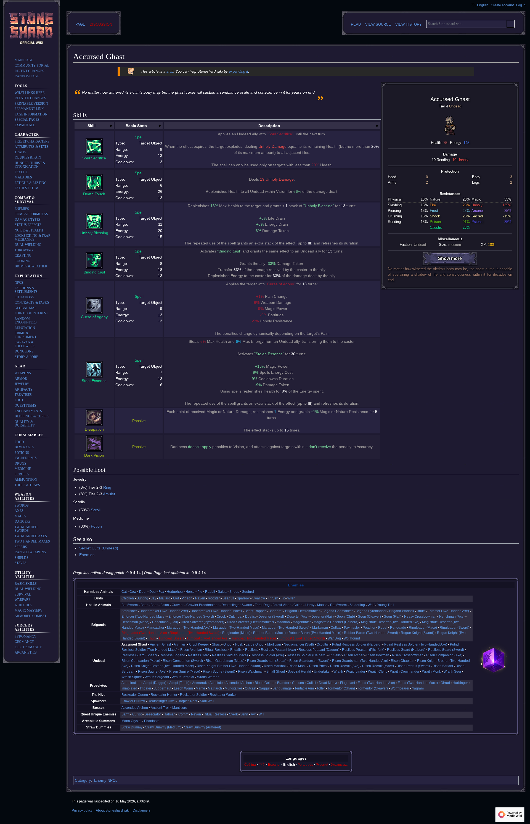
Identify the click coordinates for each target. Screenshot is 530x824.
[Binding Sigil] (94, 260)
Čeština (250, 765)
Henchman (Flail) (165, 622)
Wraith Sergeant (157, 677)
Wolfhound (352, 638)
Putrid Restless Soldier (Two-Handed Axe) (415, 644)
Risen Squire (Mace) (184, 671)
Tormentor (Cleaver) (373, 688)
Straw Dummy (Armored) (202, 727)
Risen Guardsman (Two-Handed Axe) (360, 661)
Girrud (445, 683)
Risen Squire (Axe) (152, 671)
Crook (221, 616)
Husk (239, 644)
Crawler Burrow (133, 701)
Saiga (222, 592)
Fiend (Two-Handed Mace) (418, 683)
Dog (152, 592)
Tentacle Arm (304, 688)
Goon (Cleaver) (369, 616)
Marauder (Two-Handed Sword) (285, 628)
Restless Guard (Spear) (139, 655)
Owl (176, 598)
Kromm (182, 714)
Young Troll (385, 605)
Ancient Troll (160, 708)
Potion (96, 526)
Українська (339, 765)
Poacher (369, 628)
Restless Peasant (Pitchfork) (363, 650)
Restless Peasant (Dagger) (319, 650)
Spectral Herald (299, 671)
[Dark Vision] (94, 443)
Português (305, 765)
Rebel (382, 628)
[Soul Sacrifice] (94, 146)
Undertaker (322, 671)
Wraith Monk (431, 671)
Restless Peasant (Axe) (278, 650)
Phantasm (151, 721)
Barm (125, 714)
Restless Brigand (172, 655)
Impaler (145, 688)
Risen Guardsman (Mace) (225, 661)
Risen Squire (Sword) (219, 671)
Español (274, 765)
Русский (322, 765)
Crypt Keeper (199, 644)
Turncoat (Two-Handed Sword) (302, 638)
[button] (25, 125)
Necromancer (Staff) (299, 644)
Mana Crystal (131, 721)
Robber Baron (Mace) (269, 633)
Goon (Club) (345, 616)
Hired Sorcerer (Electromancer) (250, 622)
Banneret (275, 611)
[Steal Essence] (94, 369)
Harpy (309, 605)
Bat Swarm (129, 605)
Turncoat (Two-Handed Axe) (208, 638)
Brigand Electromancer (302, 611)
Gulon (298, 605)
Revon (196, 714)
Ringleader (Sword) (454, 628)
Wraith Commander (404, 671)
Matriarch (215, 688)
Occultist (323, 644)
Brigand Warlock (401, 611)
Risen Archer (354, 655)
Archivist (180, 644)
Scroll (95, 510)
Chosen (298, 683)
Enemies (86, 554)
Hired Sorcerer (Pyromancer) (202, 622)
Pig (199, 592)
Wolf (371, 605)
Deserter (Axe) (298, 616)
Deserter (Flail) (322, 616)
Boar (154, 605)
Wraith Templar (183, 677)
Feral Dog (262, 605)
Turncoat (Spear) (171, 638)
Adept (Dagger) (154, 683)
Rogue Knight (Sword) (417, 633)
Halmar (169, 714)
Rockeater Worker (223, 695)
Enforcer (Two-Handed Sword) (191, 616)
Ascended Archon (239, 683)
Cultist (311, 683)
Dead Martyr (328, 683)
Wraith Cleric (377, 671)
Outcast (250, 688)
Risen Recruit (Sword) (413, 666)
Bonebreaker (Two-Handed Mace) (216, 611)
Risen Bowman (377, 655)
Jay (153, 598)
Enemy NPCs (105, 780)
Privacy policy (82, 810)
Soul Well (207, 701)
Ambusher (129, 611)
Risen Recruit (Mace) (378, 666)
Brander (283, 683)
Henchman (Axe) (452, 616)
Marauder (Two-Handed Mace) (236, 628)
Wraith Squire (131, 677)
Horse (190, 592)
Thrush (273, 598)
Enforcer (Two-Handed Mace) (143, 616)
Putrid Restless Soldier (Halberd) (356, 644)
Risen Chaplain (402, 661)
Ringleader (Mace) (423, 628)
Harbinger (460, 683)
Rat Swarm (338, 605)
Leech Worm (183, 688)
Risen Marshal (275, 666)
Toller (321, 688)
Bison (164, 605)
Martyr (200, 688)
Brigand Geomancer (337, 611)
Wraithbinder (355, 671)
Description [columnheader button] (269, 125)
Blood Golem (264, 683)
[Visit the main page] (31, 29)
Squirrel (248, 592)
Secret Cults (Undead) (98, 548)
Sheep (234, 592)
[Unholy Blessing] (94, 221)
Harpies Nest (187, 701)
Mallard (164, 598)
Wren (291, 598)
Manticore (179, 708)
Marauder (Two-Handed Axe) (188, 628)
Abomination (131, 683)
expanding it (238, 71)
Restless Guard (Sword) (446, 650)
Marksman (320, 628)
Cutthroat (235, 616)
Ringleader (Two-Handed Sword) (194, 633)
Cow (132, 592)
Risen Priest (318, 666)
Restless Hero (198, 655)
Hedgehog (175, 592)
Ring (107, 487)
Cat (124, 592)
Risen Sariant (443, 666)
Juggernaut (162, 688)
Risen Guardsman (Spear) (267, 661)
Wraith (338, 671)
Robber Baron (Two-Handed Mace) (314, 633)
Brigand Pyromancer (371, 611)
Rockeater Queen (134, 695)
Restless (251, 650)
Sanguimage (282, 688)
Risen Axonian (191, 650)
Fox (161, 592)
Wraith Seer (452, 671)
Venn (244, 714)
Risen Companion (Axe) (444, 655)
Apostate (216, 683)
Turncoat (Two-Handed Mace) (253, 638)
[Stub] (130, 71)
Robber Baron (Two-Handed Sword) (371, 633)
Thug (152, 638)
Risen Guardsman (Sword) (309, 661)
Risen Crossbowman (407, 655)
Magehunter (302, 622)
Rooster (214, 598)
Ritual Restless (216, 650)
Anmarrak (199, 683)
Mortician (274, 644)
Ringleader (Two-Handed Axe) (144, 633)
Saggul (264, 688)
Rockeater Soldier (193, 695)
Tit (283, 598)
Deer (143, 592)
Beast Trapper (255, 611)
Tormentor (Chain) (341, 688)
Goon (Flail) (392, 616)
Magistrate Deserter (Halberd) (336, 622)
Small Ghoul (275, 671)
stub (169, 71)
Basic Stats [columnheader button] (136, 125)
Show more (450, 258)
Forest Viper (281, 605)
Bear (144, 605)
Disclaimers (141, 810)
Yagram (418, 688)
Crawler (178, 605)
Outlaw (336, 628)
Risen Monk (297, 666)
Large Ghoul (255, 644)
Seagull (228, 598)
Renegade (398, 628)
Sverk (233, 714)
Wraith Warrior (208, 677)
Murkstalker (233, 688)
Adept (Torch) (179, 683)
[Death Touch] (94, 182)
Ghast (216, 644)
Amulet (109, 494)
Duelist (250, 616)
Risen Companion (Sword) (183, 661)
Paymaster (352, 628)
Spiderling (357, 605)
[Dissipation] (94, 417)
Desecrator (152, 714)
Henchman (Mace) (135, 622)
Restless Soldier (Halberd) (307, 655)
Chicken (127, 598)
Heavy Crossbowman (420, 616)
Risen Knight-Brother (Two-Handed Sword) (229, 666)
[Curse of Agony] (94, 305)
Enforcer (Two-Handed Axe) (448, 611)
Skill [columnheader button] (92, 125)
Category (83, 780)
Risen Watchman (251, 671)
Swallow (258, 598)
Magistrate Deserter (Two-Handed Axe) (390, 622)
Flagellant (347, 683)
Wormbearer (400, 688)
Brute (421, 611)
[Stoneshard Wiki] (494, 660)
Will (261, 714)
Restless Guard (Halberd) (406, 650)
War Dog (334, 638)
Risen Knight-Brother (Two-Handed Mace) (162, 666)
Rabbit (210, 592)
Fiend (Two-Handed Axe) (376, 683)
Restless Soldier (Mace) (230, 655)
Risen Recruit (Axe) (344, 666)
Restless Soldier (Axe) (267, 655)
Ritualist (236, 650)
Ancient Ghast (160, 644)
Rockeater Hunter (164, 695)
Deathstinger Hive (161, 701)
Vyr (253, 714)
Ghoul (227, 644)
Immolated (129, 688)
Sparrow (243, 598)
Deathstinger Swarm (236, 605)
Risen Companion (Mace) (140, 661)
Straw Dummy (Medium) (163, 727)
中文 (262, 765)
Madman (283, 622)
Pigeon (187, 598)
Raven (200, 598)
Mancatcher (155, 628)
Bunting (142, 598)
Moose (322, 605)
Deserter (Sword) (271, 616)
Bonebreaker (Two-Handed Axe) (164, 611)
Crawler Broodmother (202, 605)
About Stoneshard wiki (112, 810)
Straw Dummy (131, 727)
